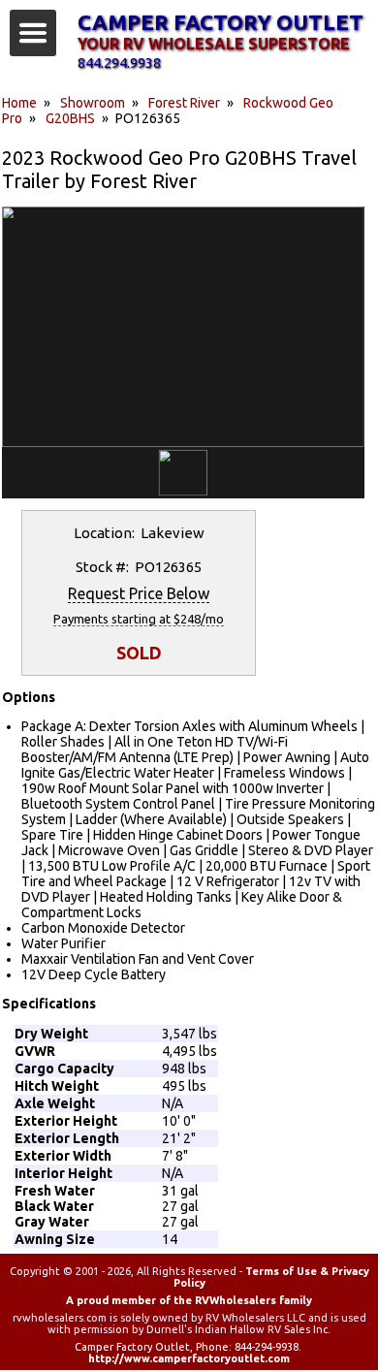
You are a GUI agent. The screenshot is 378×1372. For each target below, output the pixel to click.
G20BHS (70, 118)
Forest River (184, 103)
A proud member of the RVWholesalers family (189, 1300)
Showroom (92, 103)
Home (19, 103)
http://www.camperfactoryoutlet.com (189, 1358)
